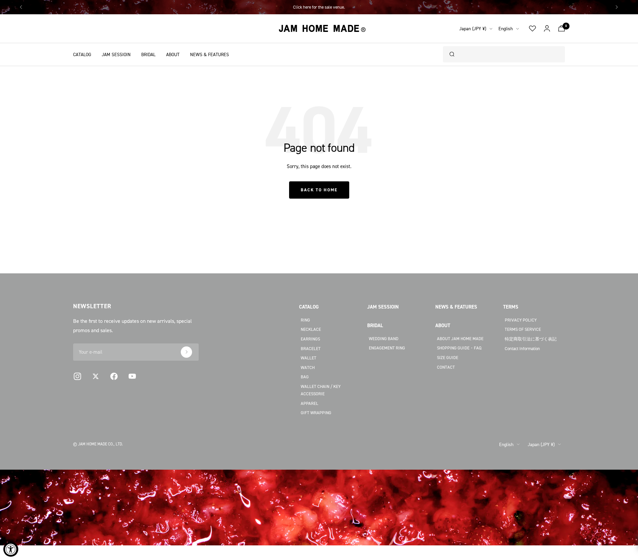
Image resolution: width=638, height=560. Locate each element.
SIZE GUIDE (447, 357)
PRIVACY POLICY (521, 320)
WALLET (308, 357)
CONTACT (446, 367)
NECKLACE (311, 329)
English (505, 28)
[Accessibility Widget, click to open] (10, 549)
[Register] (186, 352)
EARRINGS (310, 338)
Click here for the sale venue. (319, 7)
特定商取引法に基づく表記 (531, 338)
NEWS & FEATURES (209, 54)
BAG (305, 376)
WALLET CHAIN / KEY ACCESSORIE (321, 390)
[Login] (547, 28)
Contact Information (522, 348)
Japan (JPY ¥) (472, 28)
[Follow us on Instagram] (77, 376)
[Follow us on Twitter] (95, 376)
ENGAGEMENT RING (387, 347)
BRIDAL (148, 54)
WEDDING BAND (383, 338)
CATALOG (82, 54)
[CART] (561, 28)
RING (305, 320)
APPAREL (309, 403)
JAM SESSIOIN (116, 54)
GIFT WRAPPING (316, 412)
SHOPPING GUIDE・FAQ (459, 347)
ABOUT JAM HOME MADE (460, 338)
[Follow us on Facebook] (114, 376)
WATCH (308, 367)
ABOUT (172, 54)
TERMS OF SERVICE (523, 329)
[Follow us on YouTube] (132, 376)
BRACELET (311, 348)
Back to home (319, 190)
